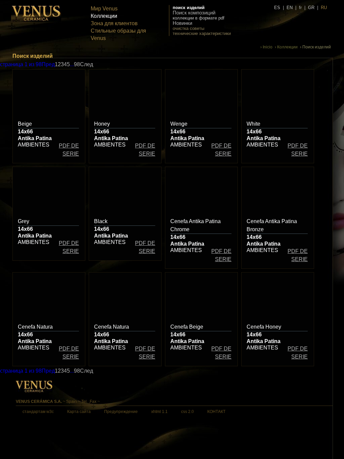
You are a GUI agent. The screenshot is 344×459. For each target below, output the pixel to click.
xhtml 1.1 (159, 411)
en (290, 7)
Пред (48, 64)
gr (311, 7)
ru (324, 7)
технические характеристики (202, 33)
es (277, 7)
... (72, 64)
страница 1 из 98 (21, 64)
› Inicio (266, 47)
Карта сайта (79, 411)
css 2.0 (187, 411)
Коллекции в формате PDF (198, 17)
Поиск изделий (189, 7)
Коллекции (104, 16)
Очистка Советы (188, 28)
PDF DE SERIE (69, 150)
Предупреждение (121, 411)
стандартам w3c (38, 411)
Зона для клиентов (114, 23)
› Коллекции (286, 47)
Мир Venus (104, 8)
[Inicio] (36, 20)
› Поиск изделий (315, 47)
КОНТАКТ (216, 411)
